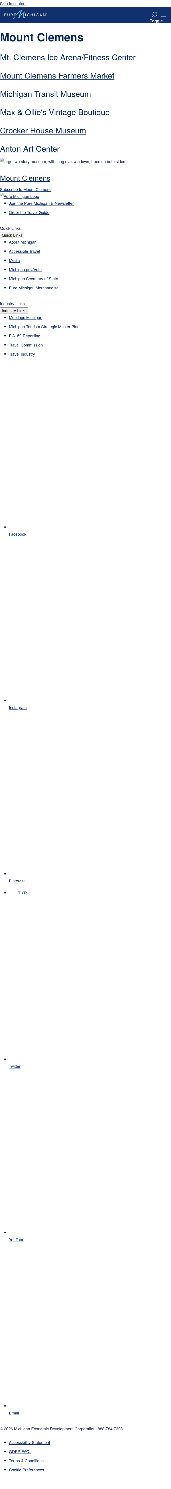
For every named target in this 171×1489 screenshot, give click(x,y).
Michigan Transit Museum (45, 93)
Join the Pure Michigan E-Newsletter (41, 203)
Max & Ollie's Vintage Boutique (55, 111)
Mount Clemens (25, 177)
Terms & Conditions (26, 1460)
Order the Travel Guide (29, 212)
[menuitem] (90, 1469)
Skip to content (13, 3)
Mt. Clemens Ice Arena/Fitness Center (68, 56)
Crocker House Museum (43, 130)
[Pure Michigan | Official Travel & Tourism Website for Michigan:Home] (25, 15)
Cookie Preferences (26, 1469)
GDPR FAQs (20, 1451)
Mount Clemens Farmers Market (57, 75)
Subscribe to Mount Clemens (25, 189)
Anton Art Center (30, 148)
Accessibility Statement (29, 1442)
